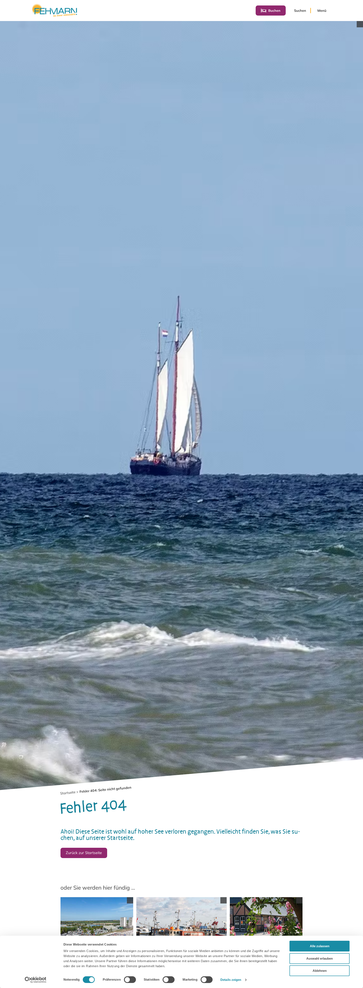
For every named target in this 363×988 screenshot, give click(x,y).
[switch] (130, 979)
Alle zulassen (319, 946)
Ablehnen (320, 970)
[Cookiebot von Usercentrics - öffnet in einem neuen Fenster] (35, 980)
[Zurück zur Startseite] (54, 10)
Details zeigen (230, 979)
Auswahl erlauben (319, 958)
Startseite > (69, 792)
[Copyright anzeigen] (360, 24)
